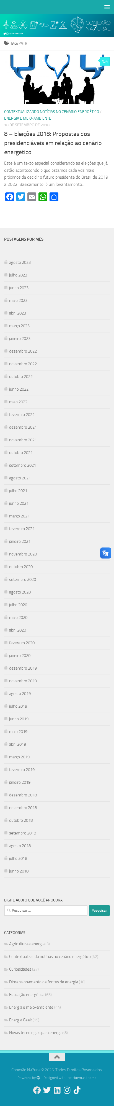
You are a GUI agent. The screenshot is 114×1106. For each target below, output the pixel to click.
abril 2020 (17, 630)
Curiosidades (20, 969)
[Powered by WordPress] (38, 1078)
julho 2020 (18, 604)
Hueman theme (84, 1078)
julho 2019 (18, 706)
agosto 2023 (20, 262)
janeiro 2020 (19, 655)
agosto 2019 (20, 693)
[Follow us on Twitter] (47, 1090)
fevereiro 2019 (22, 769)
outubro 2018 (21, 820)
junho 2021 (18, 503)
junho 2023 (18, 287)
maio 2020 (18, 617)
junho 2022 (18, 389)
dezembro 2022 (23, 351)
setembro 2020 (22, 579)
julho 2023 (18, 275)
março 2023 (19, 325)
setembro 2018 (22, 833)
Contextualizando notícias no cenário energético (51, 111)
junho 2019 (18, 718)
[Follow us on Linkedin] (57, 1090)
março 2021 (19, 516)
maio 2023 (18, 300)
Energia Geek (20, 1020)
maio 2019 (18, 731)
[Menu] (107, 7)
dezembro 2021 (23, 427)
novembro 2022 (23, 363)
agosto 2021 (20, 478)
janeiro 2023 (19, 338)
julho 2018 (18, 858)
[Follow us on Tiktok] (77, 1090)
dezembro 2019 (23, 668)
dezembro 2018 (23, 795)
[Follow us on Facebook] (37, 1090)
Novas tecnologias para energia (36, 1032)
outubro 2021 (21, 452)
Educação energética (26, 994)
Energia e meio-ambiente (27, 118)
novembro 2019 (23, 680)
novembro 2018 (23, 807)
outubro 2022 (21, 376)
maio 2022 (18, 401)
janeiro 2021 (19, 541)
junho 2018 (18, 871)
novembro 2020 (23, 554)
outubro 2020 (21, 566)
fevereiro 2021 (22, 528)
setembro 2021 (22, 465)
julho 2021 (18, 490)
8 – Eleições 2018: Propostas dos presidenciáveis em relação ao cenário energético (53, 143)
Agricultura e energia (27, 943)
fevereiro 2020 (22, 642)
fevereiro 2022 (22, 414)
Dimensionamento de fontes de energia (43, 981)
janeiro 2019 (19, 782)
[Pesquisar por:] (45, 910)
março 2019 (19, 757)
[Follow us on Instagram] (67, 1090)
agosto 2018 (20, 845)
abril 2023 (17, 313)
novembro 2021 (23, 439)
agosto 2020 (20, 592)
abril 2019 (17, 744)
